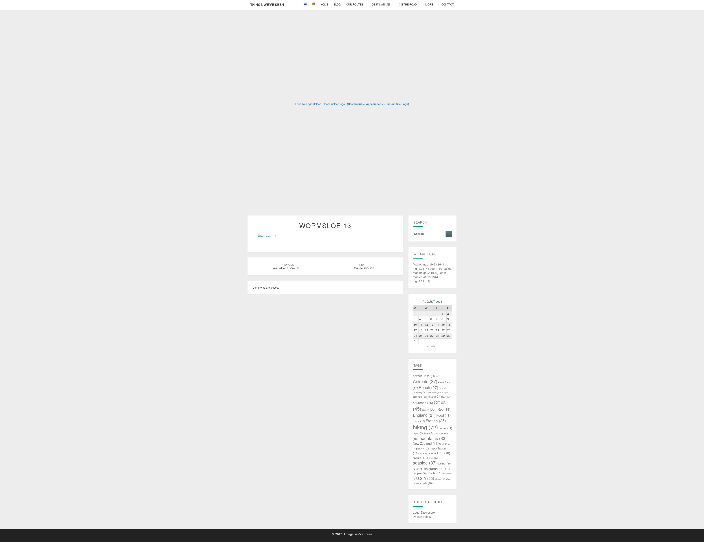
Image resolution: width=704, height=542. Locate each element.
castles (418, 396)
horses (445, 428)
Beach (428, 387)
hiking (425, 427)
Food (443, 415)
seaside (425, 462)
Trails (434, 473)
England (424, 415)
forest (419, 421)
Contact (447, 4)
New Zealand (426, 443)
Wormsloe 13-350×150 (286, 266)
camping (419, 392)
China (444, 396)
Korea (428, 433)
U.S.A (425, 478)
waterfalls (424, 483)
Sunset (420, 469)
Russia (419, 457)
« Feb (431, 346)
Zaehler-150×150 (364, 266)
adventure (422, 376)
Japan (418, 433)
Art (441, 382)
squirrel (444, 463)
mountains (432, 438)
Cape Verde (433, 392)
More (429, 4)
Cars (444, 392)
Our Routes (354, 4)
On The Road (408, 4)
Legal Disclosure (424, 512)
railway (424, 453)
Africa (437, 376)
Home (324, 4)
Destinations (381, 4)
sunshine (439, 468)
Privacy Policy (422, 517)
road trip (440, 453)
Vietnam (440, 479)
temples (420, 473)
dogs (426, 409)
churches (423, 402)
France (436, 420)
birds (442, 388)
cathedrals (430, 396)
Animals (425, 381)
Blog (337, 4)
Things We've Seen (267, 4)
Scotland (432, 457)
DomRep (440, 409)
